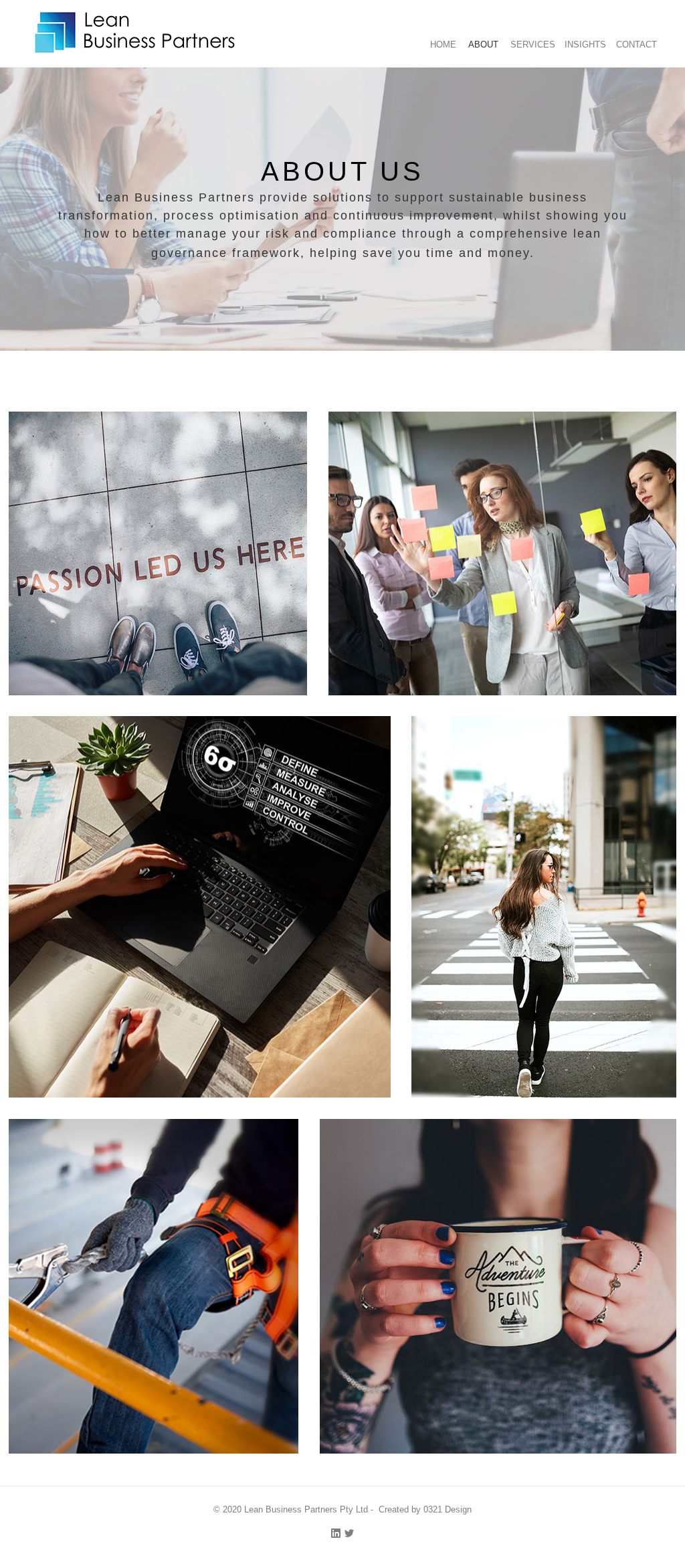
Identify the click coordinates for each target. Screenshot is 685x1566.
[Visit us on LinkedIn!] (335, 1533)
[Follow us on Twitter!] (349, 1533)
